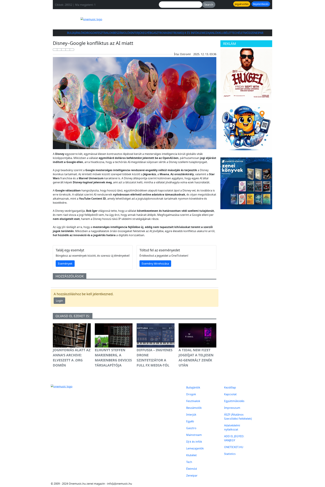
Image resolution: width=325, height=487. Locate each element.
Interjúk (137, 33)
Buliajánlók (75, 33)
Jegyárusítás (242, 4)
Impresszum (232, 408)
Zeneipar (257, 33)
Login (59, 300)
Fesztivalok (104, 33)
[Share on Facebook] (55, 49)
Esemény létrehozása (155, 263)
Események (65, 263)
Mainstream (172, 33)
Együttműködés (234, 401)
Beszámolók (122, 33)
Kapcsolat (230, 394)
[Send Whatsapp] (63, 49)
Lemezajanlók (209, 33)
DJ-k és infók (190, 33)
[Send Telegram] (68, 49)
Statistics (230, 454)
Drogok (90, 33)
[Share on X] (59, 49)
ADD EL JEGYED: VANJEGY (234, 438)
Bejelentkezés (261, 4)
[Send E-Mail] (72, 49)
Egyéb (147, 33)
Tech (235, 33)
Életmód (244, 33)
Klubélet (225, 33)
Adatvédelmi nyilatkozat (232, 427)
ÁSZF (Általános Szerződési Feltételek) (238, 416)
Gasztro (157, 33)
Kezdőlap (230, 387)
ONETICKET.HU (233, 447)
